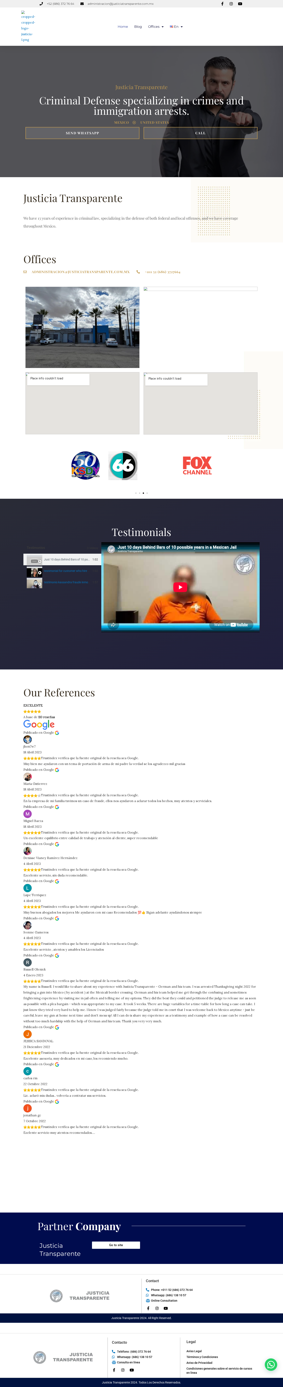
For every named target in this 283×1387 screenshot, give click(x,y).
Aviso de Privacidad (199, 1362)
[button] (75, 470)
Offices (154, 27)
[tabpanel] (180, 587)
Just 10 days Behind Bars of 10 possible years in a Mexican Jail (84, 559)
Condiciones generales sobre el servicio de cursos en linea (219, 1370)
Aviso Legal (194, 1351)
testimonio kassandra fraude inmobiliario (70, 582)
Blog (138, 27)
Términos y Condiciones (202, 1357)
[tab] (62, 559)
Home (123, 27)
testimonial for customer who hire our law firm (73, 570)
